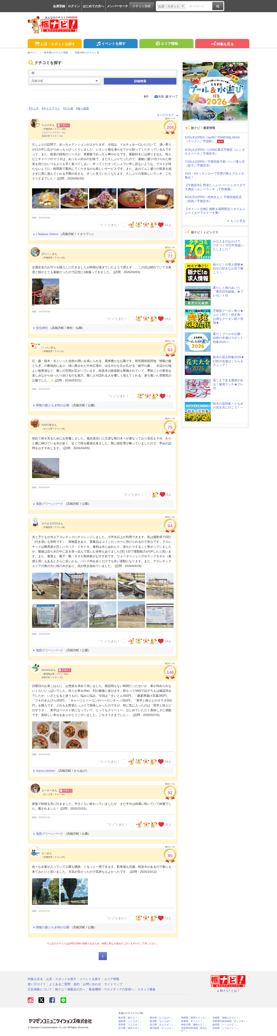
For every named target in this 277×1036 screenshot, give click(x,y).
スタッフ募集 (146, 989)
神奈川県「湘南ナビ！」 (194, 1024)
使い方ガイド (37, 984)
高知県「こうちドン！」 (226, 1028)
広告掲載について (40, 989)
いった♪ (46, 347)
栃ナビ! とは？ (230, 990)
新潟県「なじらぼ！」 (162, 1021)
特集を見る (225, 44)
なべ (44, 853)
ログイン (74, 6)
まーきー (47, 790)
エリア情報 (169, 43)
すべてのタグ (165, 115)
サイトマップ (113, 984)
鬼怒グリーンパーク (49, 503)
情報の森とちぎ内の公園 (52, 405)
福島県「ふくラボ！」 (130, 1021)
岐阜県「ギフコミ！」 (193, 1021)
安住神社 (42, 328)
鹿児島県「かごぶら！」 (163, 1028)
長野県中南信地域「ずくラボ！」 (230, 1021)
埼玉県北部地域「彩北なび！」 (194, 1029)
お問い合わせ (92, 984)
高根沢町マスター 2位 (52, 136)
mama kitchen (45, 770)
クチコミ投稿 (141, 6)
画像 (161, 96)
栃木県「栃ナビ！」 (129, 1018)
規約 (77, 984)
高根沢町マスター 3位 (52, 677)
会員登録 (59, 6)
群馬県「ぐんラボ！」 (130, 1024)
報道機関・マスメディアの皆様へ (111, 989)
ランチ (34, 108)
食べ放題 (83, 108)
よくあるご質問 (59, 984)
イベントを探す (113, 43)
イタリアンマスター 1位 (53, 132)
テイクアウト (51, 108)
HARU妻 (47, 424)
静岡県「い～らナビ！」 (226, 1024)
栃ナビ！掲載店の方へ (70, 989)
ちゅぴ (45, 124)
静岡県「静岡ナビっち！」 (195, 1018)
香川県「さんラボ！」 (162, 1024)
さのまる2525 (50, 523)
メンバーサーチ (117, 6)
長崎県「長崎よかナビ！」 (227, 1018)
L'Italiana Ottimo (47, 234)
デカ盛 (69, 108)
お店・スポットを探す (57, 44)
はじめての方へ (93, 6)
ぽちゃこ (47, 253)
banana (46, 669)
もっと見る (237, 221)
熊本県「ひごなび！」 (162, 1018)
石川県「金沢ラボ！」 (130, 1028)
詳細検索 (140, 81)
